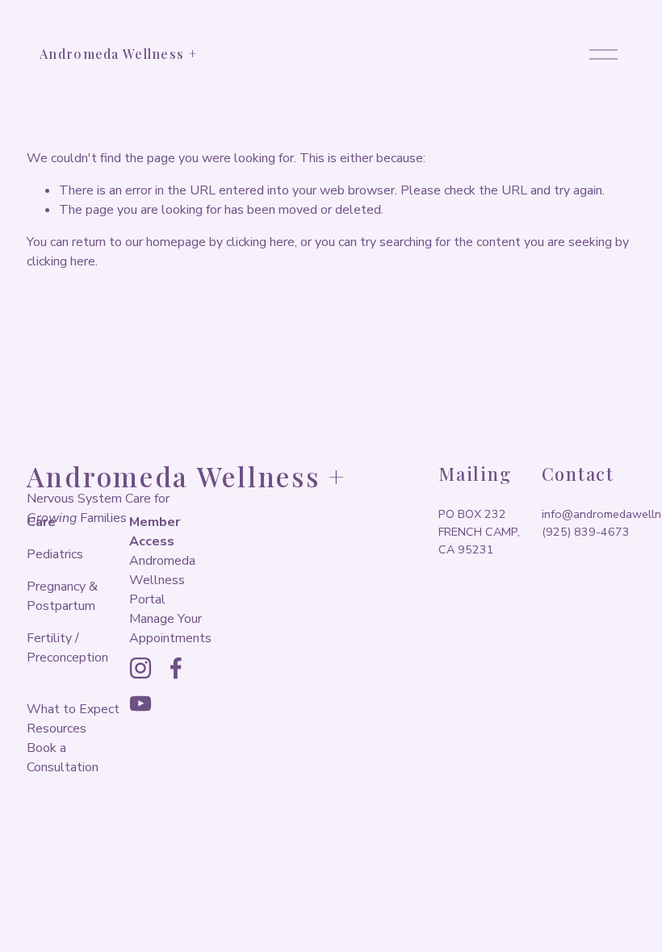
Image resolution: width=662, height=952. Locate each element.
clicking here (260, 242)
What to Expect (73, 709)
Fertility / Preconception (67, 647)
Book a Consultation (62, 757)
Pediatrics (55, 554)
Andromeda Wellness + (118, 53)
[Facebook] (176, 668)
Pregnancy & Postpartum (62, 596)
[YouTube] (140, 703)
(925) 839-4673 (586, 532)
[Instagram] (140, 668)
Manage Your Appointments (170, 628)
